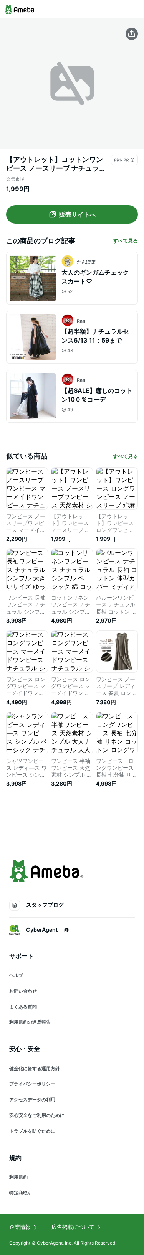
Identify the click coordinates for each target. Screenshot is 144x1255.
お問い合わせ (23, 991)
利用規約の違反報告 (30, 1022)
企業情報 (20, 1227)
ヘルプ (16, 975)
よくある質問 (23, 1007)
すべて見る (125, 240)
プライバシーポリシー (32, 1084)
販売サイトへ (77, 214)
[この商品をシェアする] (132, 34)
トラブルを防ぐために (32, 1131)
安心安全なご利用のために (37, 1115)
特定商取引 (20, 1193)
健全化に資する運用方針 (34, 1068)
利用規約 (18, 1177)
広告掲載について (72, 1227)
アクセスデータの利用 (32, 1099)
